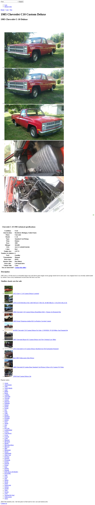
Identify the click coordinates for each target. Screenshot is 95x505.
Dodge (6, 406)
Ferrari (6, 408)
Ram (5, 467)
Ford (5, 411)
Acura (6, 383)
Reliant (6, 468)
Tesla (6, 490)
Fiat (5, 410)
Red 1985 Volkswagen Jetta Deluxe (23, 358)
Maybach (7, 441)
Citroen (6, 400)
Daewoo (6, 401)
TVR (6, 493)
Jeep (5, 425)
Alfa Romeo (8, 385)
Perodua (6, 457)
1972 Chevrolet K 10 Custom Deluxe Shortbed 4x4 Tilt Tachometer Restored (36, 349)
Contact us (4, 503)
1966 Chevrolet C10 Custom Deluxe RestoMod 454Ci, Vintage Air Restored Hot (37, 312)
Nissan (6, 452)
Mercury (6, 446)
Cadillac (6, 395)
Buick (6, 393)
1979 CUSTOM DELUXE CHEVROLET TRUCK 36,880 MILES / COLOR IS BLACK (40, 303)
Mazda (6, 443)
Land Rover (8, 433)
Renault (6, 470)
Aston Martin (8, 388)
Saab (5, 475)
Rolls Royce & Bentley (11, 472)
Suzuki (6, 488)
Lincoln (6, 436)
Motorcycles (8, 6)
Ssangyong (7, 485)
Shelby (6, 480)
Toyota (6, 492)
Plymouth (7, 460)
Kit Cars (6, 428)
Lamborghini (8, 430)
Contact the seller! (20, 267)
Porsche (6, 463)
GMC (6, 413)
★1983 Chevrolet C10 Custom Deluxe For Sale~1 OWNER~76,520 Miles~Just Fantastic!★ (40, 330)
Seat (5, 478)
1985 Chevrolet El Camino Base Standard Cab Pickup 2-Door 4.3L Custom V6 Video (38, 367)
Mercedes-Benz (9, 445)
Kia (5, 426)
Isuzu (6, 421)
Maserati (6, 440)
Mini (5, 448)
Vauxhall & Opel (9, 495)
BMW (6, 391)
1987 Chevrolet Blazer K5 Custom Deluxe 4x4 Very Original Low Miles (34, 339)
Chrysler (6, 398)
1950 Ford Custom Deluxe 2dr (22, 376)
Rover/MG (7, 473)
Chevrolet (7, 396)
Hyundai (7, 418)
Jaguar (6, 423)
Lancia (6, 431)
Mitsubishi (7, 450)
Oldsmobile (7, 453)
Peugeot (6, 458)
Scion (6, 477)
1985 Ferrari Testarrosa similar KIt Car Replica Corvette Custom (32, 321)
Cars (5, 5)
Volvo (6, 498)
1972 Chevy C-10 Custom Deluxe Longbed (26, 293)
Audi (5, 390)
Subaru (6, 487)
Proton (6, 465)
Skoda (6, 482)
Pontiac (6, 462)
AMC (6, 386)
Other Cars (7, 455)
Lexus (6, 435)
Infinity (6, 420)
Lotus (6, 438)
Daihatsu (7, 403)
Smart (6, 483)
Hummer (7, 416)
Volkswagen (8, 497)
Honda (6, 415)
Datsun (6, 405)
